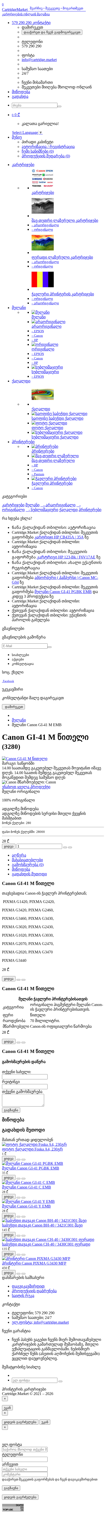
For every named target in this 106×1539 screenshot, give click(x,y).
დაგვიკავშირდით (28, 1286)
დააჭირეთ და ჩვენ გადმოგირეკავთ (52, 32)
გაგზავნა (11, 1110)
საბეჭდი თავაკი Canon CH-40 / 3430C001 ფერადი (46, 1244)
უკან (7, 1408)
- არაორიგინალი (57, 505)
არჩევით (10, 1464)
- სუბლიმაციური (42, 510)
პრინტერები (23, 442)
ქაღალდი (21, 381)
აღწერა (19, 855)
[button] (16, 115)
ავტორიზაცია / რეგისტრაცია (48, 146)
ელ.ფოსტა (12, 1444)
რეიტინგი (11, 1082)
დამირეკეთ (13, 707)
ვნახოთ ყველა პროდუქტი (26, 787)
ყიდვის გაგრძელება (20, 1422)
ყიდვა (9, 846)
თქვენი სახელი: (16, 1072)
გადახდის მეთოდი (29, 874)
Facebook (8, 680)
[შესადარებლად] (70, 847)
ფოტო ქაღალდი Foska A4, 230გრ (32, 1149)
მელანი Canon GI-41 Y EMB (26, 1206)
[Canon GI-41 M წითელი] (24, 759)
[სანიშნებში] (65, 847)
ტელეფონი (12, 1454)
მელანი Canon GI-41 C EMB (26, 1187)
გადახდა (20, 96)
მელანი (19, 308)
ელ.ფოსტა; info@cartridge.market (40, 1322)
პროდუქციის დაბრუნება (34, 1291)
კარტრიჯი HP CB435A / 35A (59, 537)
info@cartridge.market (39, 60)
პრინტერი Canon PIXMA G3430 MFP (34, 1263)
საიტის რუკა (23, 1295)
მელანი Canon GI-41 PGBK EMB (63, 592)
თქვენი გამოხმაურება (22, 1091)
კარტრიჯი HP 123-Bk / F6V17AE (66, 557)
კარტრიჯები (23, 165)
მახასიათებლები (27, 860)
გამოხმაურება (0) (28, 864)
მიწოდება (21, 92)
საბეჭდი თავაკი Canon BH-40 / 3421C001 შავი (42, 1225)
